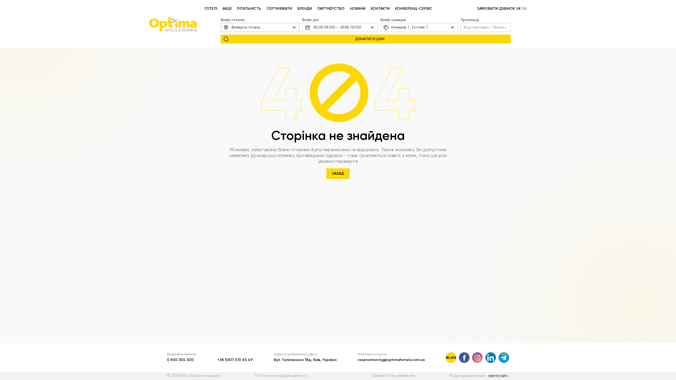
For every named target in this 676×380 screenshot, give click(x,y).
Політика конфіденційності (281, 376)
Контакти (380, 9)
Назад (338, 173)
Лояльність (249, 9)
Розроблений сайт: (479, 376)
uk (518, 9)
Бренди (304, 9)
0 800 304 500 (180, 360)
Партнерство (331, 9)
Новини (357, 9)
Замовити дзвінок (496, 9)
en (524, 9)
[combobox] (260, 27)
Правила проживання (393, 376)
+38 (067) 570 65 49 (235, 360)
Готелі (211, 9)
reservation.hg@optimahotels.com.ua (391, 360)
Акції (227, 9)
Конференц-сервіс (414, 9)
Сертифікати (279, 9)
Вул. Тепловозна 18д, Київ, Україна (305, 360)
